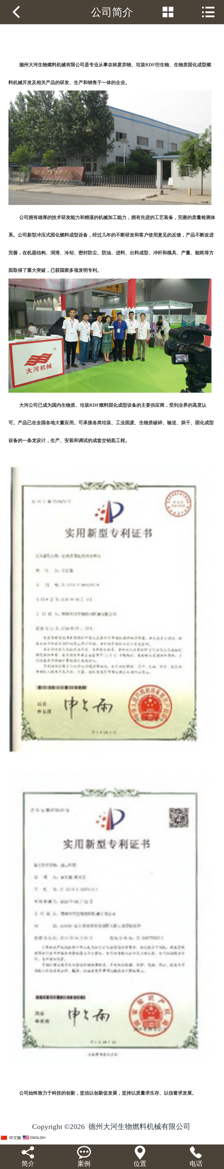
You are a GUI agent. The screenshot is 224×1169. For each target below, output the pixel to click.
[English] (34, 1138)
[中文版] (11, 1138)
